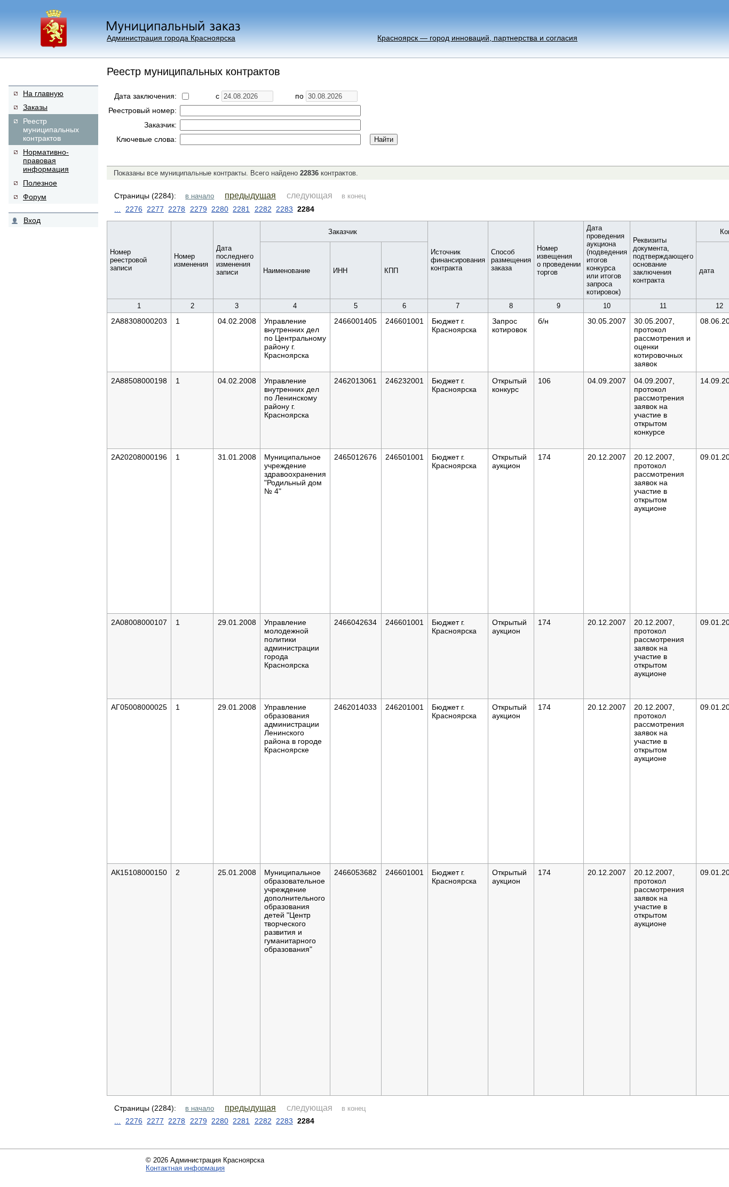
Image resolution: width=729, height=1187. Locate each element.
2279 (198, 209)
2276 (133, 209)
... (117, 209)
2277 (155, 209)
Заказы (35, 107)
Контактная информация (185, 1168)
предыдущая (250, 195)
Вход (32, 220)
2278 (176, 209)
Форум (34, 197)
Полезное (40, 183)
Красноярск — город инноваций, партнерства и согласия (477, 38)
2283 (284, 209)
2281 (241, 209)
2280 (219, 209)
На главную (43, 93)
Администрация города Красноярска (171, 38)
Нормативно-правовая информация (46, 160)
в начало (199, 196)
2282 (263, 209)
